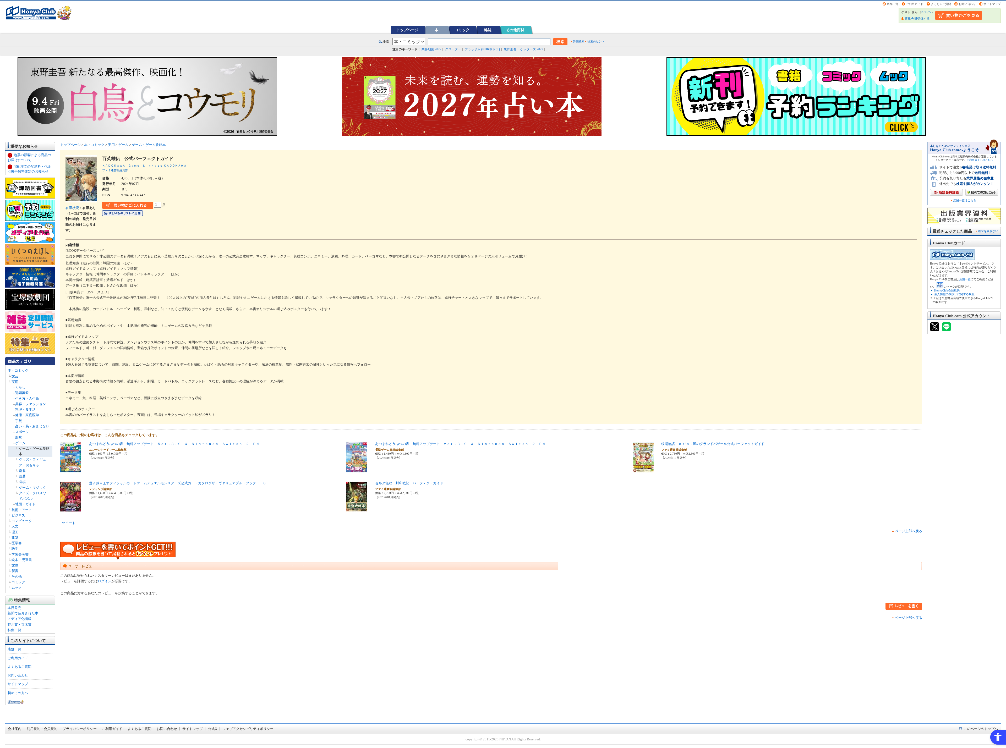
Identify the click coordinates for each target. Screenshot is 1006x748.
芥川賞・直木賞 (19, 624)
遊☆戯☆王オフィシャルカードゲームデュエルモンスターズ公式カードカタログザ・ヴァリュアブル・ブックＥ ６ (177, 483)
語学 (15, 549)
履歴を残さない (988, 231)
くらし (20, 387)
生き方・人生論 (27, 398)
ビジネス (18, 515)
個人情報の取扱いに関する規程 (954, 294)
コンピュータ (22, 521)
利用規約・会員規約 (42, 729)
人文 (15, 526)
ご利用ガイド (914, 4)
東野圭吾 (510, 49)
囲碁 (22, 476)
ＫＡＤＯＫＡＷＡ (175, 165)
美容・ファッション (30, 404)
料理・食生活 (25, 409)
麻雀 (22, 471)
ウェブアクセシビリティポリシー (248, 729)
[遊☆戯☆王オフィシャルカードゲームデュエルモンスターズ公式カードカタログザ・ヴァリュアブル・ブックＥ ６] (70, 510)
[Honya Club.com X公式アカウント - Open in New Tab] (934, 329)
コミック (462, 30)
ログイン (926, 12)
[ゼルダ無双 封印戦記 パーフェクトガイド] (356, 510)
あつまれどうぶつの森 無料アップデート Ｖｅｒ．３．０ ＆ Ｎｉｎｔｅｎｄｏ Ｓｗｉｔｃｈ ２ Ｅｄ (460, 444)
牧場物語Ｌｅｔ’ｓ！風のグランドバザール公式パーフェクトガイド (712, 444)
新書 (15, 571)
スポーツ (22, 432)
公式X (212, 729)
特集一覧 (14, 630)
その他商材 (515, 30)
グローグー (453, 49)
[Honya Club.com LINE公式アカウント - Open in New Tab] (946, 329)
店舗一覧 (892, 4)
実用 (15, 382)
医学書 (17, 543)
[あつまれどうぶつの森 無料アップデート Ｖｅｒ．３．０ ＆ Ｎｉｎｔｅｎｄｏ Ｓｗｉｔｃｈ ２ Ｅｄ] (356, 470)
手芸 (18, 421)
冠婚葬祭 (22, 393)
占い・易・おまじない (32, 426)
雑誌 (487, 30)
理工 (15, 532)
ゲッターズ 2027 (531, 49)
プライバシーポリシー (80, 729)
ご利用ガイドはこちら (980, 159)
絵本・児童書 (22, 560)
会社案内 (14, 729)
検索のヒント (596, 41)
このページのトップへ (981, 729)
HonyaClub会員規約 (947, 290)
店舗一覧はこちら (964, 200)
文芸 (15, 376)
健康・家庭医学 (27, 415)
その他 (17, 577)
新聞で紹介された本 (23, 613)
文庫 (15, 565)
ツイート (68, 523)
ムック (17, 588)
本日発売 (14, 608)
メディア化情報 (19, 619)
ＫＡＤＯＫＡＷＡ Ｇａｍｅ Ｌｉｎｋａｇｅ (132, 165)
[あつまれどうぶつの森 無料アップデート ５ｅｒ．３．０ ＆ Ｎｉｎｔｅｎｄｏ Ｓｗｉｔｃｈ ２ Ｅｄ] (70, 470)
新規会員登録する (917, 18)
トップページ (407, 30)
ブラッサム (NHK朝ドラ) (482, 49)
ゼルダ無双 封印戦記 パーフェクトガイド (409, 483)
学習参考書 (20, 554)
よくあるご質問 (941, 4)
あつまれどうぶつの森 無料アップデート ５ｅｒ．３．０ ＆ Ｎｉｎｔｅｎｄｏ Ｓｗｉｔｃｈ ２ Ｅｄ (174, 444)
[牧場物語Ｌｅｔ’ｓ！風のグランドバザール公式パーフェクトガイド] (643, 470)
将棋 (22, 482)
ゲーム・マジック (32, 488)
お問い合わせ (967, 4)
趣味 (18, 437)
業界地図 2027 (431, 49)
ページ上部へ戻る (908, 531)
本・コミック (18, 370)
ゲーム (20, 443)
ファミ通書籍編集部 (115, 170)
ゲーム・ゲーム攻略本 (149, 145)
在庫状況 (72, 208)
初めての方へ (18, 693)
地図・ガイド (25, 504)
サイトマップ (992, 4)
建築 (15, 538)
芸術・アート (22, 510)
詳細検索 (578, 41)
